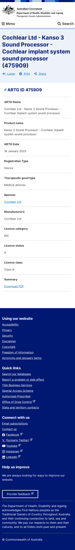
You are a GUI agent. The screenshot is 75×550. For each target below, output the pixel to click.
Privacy (7, 330)
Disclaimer (9, 341)
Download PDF (14, 286)
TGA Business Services (17, 385)
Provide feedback (19, 495)
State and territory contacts (20, 407)
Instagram (13, 451)
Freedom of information (17, 352)
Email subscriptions (15, 423)
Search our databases (16, 374)
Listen (10, 73)
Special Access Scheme (17, 390)
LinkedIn (12, 457)
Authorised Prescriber (16, 396)
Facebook (13, 434)
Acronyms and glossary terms (22, 358)
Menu (10, 24)
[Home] (32, 11)
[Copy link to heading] (6, 90)
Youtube (12, 446)
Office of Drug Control (17, 402)
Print (26, 73)
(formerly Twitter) (18, 440)
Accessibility (10, 324)
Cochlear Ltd (12, 202)
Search (68, 24)
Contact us (9, 429)
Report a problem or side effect (23, 379)
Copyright (8, 347)
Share (42, 73)
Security (7, 335)
